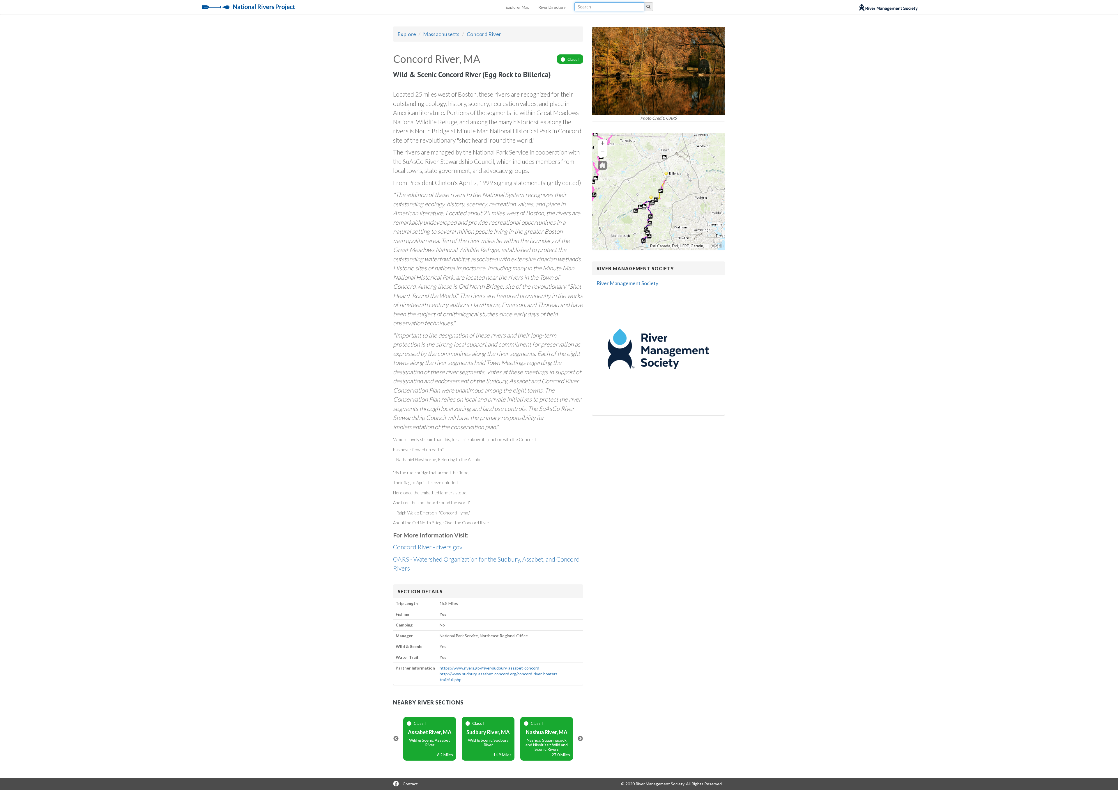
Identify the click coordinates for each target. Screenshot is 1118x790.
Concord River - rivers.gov (427, 547)
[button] (602, 165)
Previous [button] (396, 739)
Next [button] (580, 739)
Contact (410, 783)
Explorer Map (518, 7)
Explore (406, 34)
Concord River (484, 34)
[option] (429, 739)
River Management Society (627, 283)
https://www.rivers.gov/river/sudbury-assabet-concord (489, 667)
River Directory (552, 7)
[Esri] (716, 245)
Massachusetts (441, 34)
